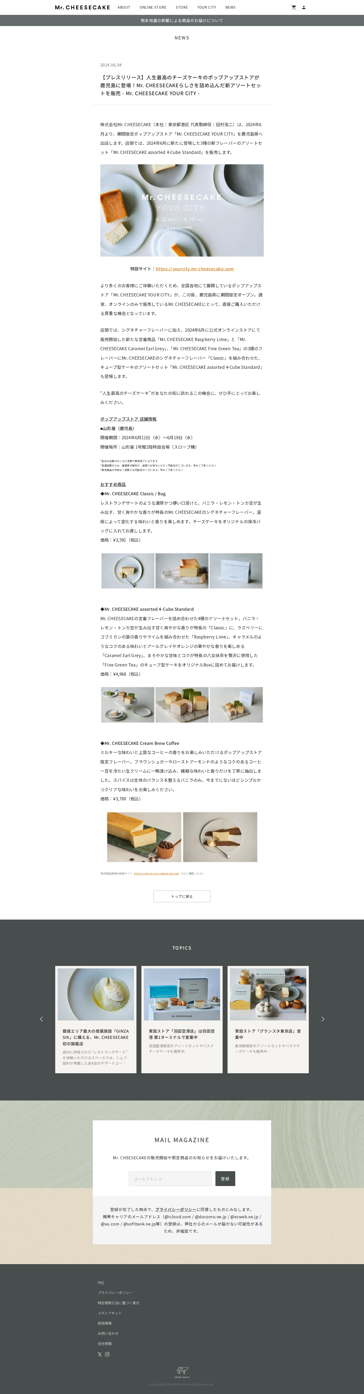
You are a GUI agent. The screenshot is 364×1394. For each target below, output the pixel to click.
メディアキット (110, 1313)
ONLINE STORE (153, 7)
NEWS (230, 7)
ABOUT (124, 7)
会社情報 (105, 1343)
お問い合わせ (108, 1333)
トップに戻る (182, 896)
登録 (225, 1179)
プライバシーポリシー (175, 1209)
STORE (182, 7)
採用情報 (105, 1323)
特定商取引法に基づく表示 (118, 1303)
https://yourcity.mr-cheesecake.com (195, 268)
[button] (41, 1019)
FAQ (101, 1282)
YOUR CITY (206, 7)
